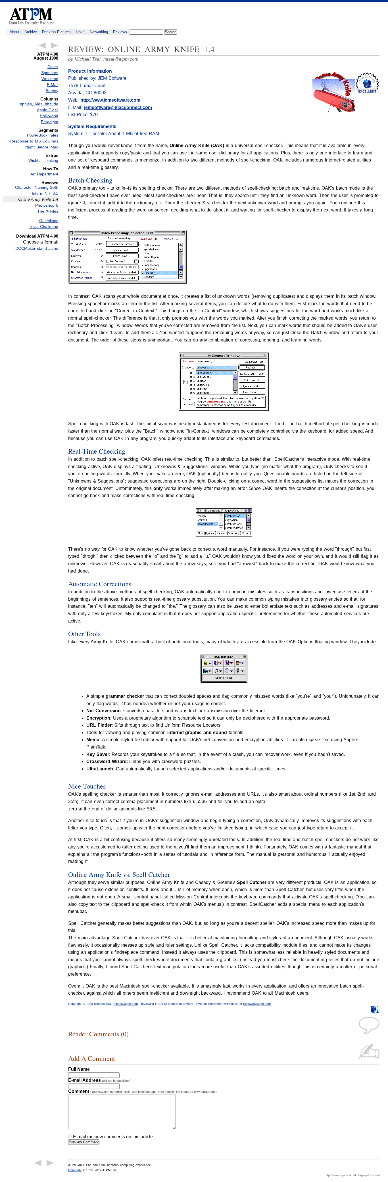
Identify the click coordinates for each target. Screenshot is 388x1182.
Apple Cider (47, 110)
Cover (52, 66)
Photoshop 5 (46, 205)
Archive (30, 32)
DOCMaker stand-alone (36, 248)
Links (80, 32)
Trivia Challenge (43, 226)
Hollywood (49, 116)
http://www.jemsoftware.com (110, 100)
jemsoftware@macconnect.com (118, 107)
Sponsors (49, 72)
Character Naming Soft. (36, 187)
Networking (99, 32)
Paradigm (49, 122)
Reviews (120, 32)
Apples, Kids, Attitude (39, 104)
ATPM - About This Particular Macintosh (31, 16)
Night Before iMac (41, 147)
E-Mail (52, 84)
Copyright (75, 1170)
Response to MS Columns (34, 141)
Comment (142, 1091)
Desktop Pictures (56, 32)
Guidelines (48, 220)
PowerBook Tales (42, 135)
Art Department (44, 174)
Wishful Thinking (43, 160)
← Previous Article (42, 45)
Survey (52, 90)
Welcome (49, 78)
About (14, 32)
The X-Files (47, 211)
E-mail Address (100, 1080)
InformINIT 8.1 (45, 193)
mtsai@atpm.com (120, 59)
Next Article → (54, 45)
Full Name (79, 1069)
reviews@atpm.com (257, 1003)
